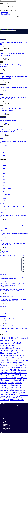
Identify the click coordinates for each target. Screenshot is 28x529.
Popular (5, 200)
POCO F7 (4, 372)
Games (1, 50)
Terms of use (6, 429)
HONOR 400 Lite (23, 345)
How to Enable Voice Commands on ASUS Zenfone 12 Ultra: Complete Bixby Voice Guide (14, 300)
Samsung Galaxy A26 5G (11, 385)
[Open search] (0, 33)
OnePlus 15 (3, 370)
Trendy (4, 201)
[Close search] (0, 32)
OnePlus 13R (20, 367)
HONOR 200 (16, 343)
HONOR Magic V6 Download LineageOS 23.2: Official (14, 328)
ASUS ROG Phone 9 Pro (11, 338)
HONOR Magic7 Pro (15, 348)
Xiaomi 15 (4, 399)
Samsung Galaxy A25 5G (11, 382)
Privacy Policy (6, 425)
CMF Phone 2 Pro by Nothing (20, 340)
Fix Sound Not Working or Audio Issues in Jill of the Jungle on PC (13, 130)
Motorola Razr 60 (8, 355)
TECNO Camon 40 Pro (11, 397)
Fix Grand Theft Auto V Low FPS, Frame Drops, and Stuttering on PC (13, 109)
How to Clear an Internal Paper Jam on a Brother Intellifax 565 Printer (13, 98)
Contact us (5, 424)
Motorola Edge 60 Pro (10, 353)
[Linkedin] (3, 21)
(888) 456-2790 (4, 12)
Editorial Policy (6, 428)
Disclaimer (5, 426)
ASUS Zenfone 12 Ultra (14, 339)
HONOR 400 (17, 345)
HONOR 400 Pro (3, 348)
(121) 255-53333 (5, 13)
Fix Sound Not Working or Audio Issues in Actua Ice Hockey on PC (13, 142)
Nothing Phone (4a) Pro (15, 365)
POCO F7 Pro (15, 372)
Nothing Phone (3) (12, 360)
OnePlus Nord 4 (13, 370)
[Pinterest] (3, 24)
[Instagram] (3, 25)
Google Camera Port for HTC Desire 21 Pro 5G (12, 206)
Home (4, 421)
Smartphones (3, 39)
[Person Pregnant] (3, 418)
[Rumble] (3, 417)
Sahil (6, 209)
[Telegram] (3, 26)
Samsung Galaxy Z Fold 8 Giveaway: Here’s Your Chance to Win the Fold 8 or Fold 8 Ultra (12, 290)
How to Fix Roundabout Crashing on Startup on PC (13, 225)
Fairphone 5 (5, 343)
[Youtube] (3, 22)
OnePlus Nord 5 (23, 370)
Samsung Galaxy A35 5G (11, 387)
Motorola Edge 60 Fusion (20, 350)
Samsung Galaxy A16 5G (14, 380)
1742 (4, 155)
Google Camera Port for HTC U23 (10, 120)
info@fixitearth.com (5, 14)
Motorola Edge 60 (8, 350)
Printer (1, 94)
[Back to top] (0, 434)
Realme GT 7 (13, 375)
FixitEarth (11, 432)
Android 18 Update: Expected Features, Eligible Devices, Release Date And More (12, 277)
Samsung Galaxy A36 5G (11, 390)
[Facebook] (3, 18)
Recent (4, 198)
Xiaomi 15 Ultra (17, 399)
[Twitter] (3, 20)
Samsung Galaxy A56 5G (10, 395)
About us (5, 422)
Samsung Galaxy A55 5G (17, 392)
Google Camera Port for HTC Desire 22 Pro (13, 87)
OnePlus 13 (9, 367)
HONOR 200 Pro (7, 345)
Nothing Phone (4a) (6, 365)
